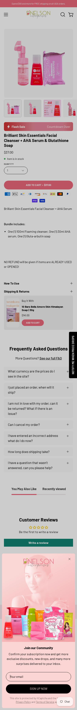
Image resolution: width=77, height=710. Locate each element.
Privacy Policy (23, 702)
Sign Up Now (38, 688)
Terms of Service (45, 702)
